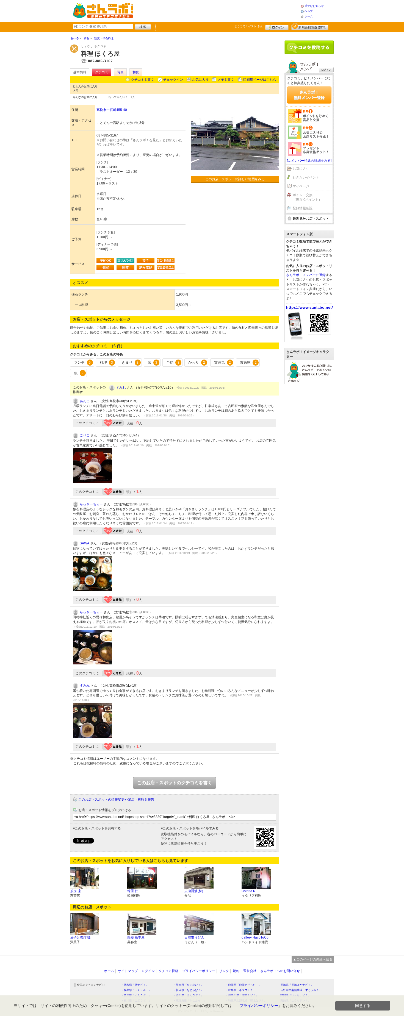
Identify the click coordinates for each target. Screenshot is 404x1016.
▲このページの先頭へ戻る (313, 959)
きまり (130, 362)
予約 (172, 362)
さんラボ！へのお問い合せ (280, 971)
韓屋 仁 (132, 891)
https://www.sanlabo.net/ (309, 307)
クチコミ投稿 (168, 971)
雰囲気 (222, 362)
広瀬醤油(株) (193, 891)
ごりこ (85, 435)
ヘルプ (309, 11)
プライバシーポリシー (198, 971)
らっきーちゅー (91, 504)
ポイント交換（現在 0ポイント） (307, 197)
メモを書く (226, 80)
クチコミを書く (142, 80)
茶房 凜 (75, 891)
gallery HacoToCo (255, 937)
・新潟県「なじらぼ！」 (188, 990)
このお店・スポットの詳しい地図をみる (235, 179)
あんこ (85, 401)
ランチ (82, 362)
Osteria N (249, 891)
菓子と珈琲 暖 (80, 937)
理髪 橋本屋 (136, 937)
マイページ (301, 186)
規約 (236, 971)
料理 (106, 362)
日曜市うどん (194, 937)
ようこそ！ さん (248, 26)
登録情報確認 (302, 208)
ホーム (309, 16)
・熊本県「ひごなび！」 (188, 984)
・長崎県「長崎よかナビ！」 (295, 984)
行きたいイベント (306, 177)
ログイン (277, 26)
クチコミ (101, 72)
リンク (224, 971)
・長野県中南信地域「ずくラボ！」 (300, 990)
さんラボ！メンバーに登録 (306, 275)
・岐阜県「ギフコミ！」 (240, 990)
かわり (196, 362)
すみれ (121, 387)
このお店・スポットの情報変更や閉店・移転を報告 (116, 799)
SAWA (84, 543)
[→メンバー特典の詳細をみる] (309, 161)
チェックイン (173, 80)
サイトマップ (128, 971)
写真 (120, 72)
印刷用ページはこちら (259, 80)
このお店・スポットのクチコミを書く (174, 782)
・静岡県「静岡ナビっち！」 (243, 984)
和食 (135, 72)
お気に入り (200, 80)
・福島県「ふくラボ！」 (136, 990)
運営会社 (249, 971)
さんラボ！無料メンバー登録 (309, 95)
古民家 (248, 362)
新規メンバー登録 (309, 26)
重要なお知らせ (314, 5)
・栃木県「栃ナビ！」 (134, 984)
